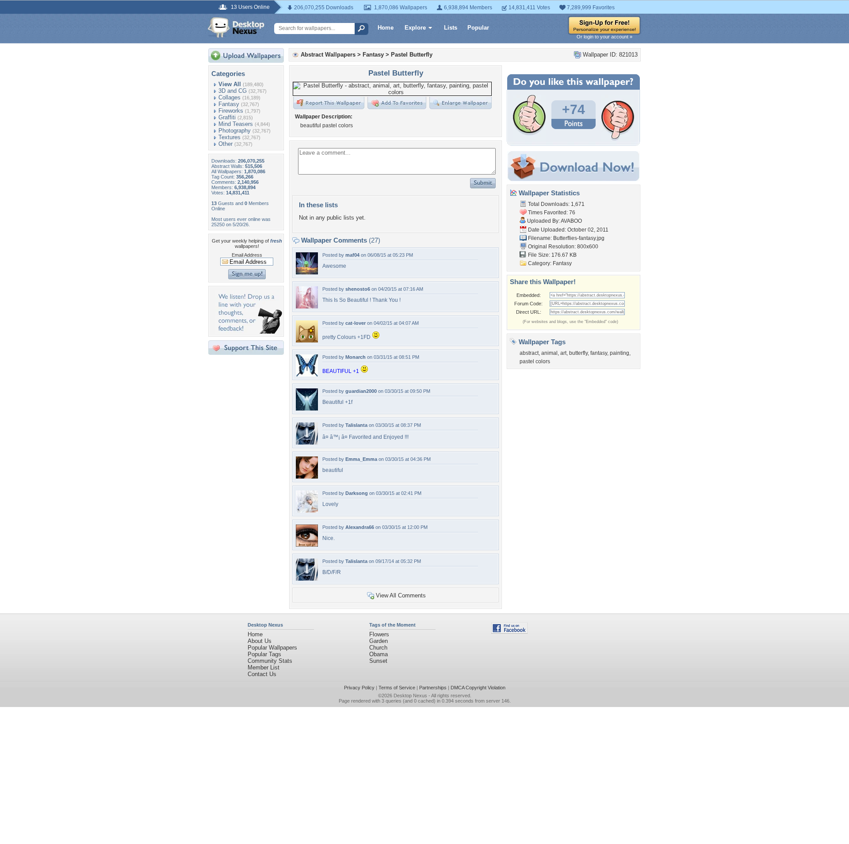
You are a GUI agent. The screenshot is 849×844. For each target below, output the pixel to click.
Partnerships (433, 687)
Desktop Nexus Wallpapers (236, 27)
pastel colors (535, 361)
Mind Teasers (235, 124)
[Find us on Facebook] (509, 631)
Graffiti (227, 117)
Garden (378, 641)
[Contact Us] (248, 331)
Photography (234, 130)
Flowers (379, 634)
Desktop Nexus (410, 695)
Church (378, 647)
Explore (415, 27)
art (563, 353)
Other (225, 144)
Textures (229, 137)
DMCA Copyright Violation (478, 687)
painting (619, 353)
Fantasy (228, 104)
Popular (478, 27)
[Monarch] (307, 374)
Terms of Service (397, 687)
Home (386, 27)
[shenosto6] (307, 306)
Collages (229, 97)
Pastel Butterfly (411, 54)
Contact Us (262, 674)
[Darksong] (307, 510)
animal (549, 353)
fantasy (598, 353)
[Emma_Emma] (307, 476)
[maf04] (307, 272)
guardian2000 (361, 391)
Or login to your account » (604, 36)
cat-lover (355, 323)
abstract (529, 353)
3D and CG (232, 90)
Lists (450, 27)
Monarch (355, 357)
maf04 (352, 255)
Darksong (356, 493)
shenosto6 (357, 289)
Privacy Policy (359, 687)
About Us (260, 641)
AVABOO (571, 221)
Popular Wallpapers (272, 647)
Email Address (247, 255)
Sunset (378, 661)
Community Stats (270, 661)
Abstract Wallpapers (328, 54)
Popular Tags (264, 654)
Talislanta (356, 425)
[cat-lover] (307, 340)
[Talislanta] (307, 442)
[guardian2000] (307, 408)
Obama (378, 654)
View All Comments (401, 595)
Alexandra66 (359, 527)
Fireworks (230, 110)
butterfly (578, 353)
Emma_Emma (361, 459)
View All (229, 84)
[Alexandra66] (307, 544)
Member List (263, 667)
